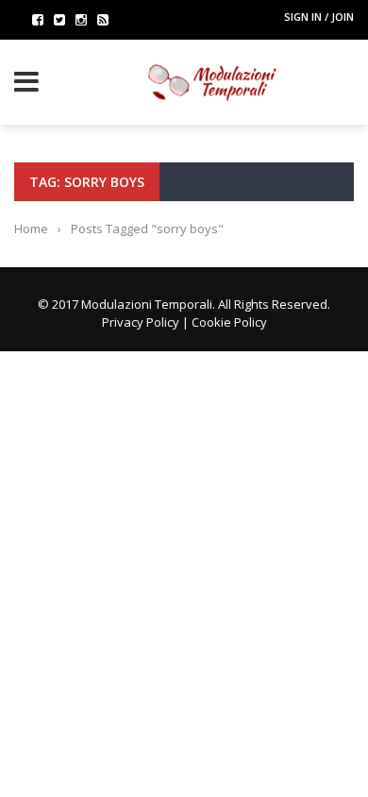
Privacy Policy (140, 322)
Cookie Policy (229, 322)
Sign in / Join (319, 16)
